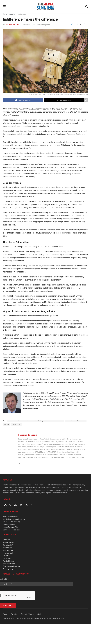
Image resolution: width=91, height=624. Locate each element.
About (5, 614)
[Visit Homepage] (45, 6)
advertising (38, 421)
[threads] (32, 505)
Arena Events (8, 569)
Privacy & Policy (26, 614)
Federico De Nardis (12, 25)
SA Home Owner (9, 564)
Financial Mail (8, 553)
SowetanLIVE (8, 545)
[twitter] (10, 505)
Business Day (8, 550)
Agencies (12, 14)
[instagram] (26, 505)
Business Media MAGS (11, 566)
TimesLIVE (7, 540)
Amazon (49, 421)
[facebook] (5, 505)
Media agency (22, 14)
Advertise (14, 614)
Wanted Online (8, 561)
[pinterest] (21, 505)
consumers (59, 421)
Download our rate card (11, 530)
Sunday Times (8, 542)
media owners (80, 421)
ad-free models (14, 421)
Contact (38, 614)
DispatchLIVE (8, 558)
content (69, 421)
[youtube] (15, 505)
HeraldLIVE (7, 556)
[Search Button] (86, 6)
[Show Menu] (4, 6)
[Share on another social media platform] (86, 100)
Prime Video (16, 424)
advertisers (27, 421)
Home (5, 14)
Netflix (6, 424)
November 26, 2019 (29, 25)
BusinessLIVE (8, 548)
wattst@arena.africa (10, 527)
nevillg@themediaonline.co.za (14, 519)
